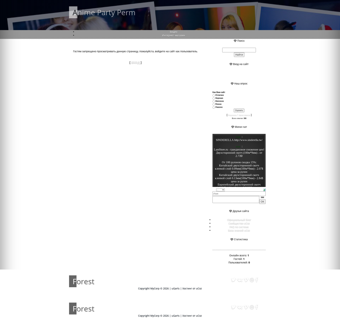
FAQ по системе (239, 226)
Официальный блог (239, 219)
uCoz (199, 288)
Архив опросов (244, 115)
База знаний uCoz (239, 230)
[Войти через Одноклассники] (248, 73)
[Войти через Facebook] (242, 73)
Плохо (218, 104)
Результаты (232, 115)
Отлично (219, 95)
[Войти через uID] (230, 73)
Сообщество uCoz (239, 223)
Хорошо (219, 98)
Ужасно (219, 107)
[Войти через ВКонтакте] (236, 73)
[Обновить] (264, 189)
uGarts (176, 288)
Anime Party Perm (104, 12)
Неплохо (219, 101)
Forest (83, 281)
